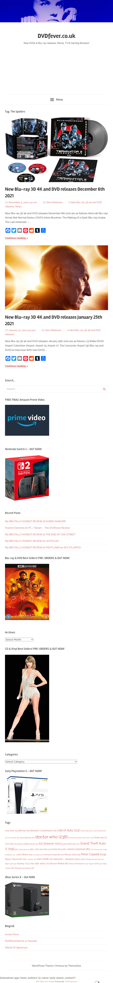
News (18, 206)
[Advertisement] (56, 67)
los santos (38, 855)
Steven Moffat (59, 863)
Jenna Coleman (78, 849)
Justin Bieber (24, 854)
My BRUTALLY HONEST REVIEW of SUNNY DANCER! (35, 521)
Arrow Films (12, 934)
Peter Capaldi (93, 854)
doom (90, 838)
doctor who (51, 836)
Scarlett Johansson (88, 859)
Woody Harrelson (24, 868)
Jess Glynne (97, 849)
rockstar (31, 859)
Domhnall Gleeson (76, 838)
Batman (24, 830)
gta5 (26, 849)
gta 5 (19, 849)
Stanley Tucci (25, 863)
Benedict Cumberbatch (43, 830)
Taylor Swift (95, 864)
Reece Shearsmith (15, 859)
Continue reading (15, 237)
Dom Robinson (54, 202)
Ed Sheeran (50, 843)
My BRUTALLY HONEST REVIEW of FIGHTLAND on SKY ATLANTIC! (43, 547)
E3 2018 (18, 844)
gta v (34, 849)
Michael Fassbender (54, 855)
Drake (99, 837)
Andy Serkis (11, 831)
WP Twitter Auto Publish (45, 982)
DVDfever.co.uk (56, 36)
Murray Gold (72, 854)
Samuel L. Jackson (66, 859)
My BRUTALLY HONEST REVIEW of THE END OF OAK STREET (40, 534)
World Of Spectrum (16, 947)
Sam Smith (45, 859)
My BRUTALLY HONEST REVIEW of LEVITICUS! (32, 540)
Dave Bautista (27, 838)
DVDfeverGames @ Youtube (21, 940)
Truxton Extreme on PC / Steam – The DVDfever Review (37, 527)
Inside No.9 (59, 849)
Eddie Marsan (31, 844)
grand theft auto (70, 844)
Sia (101, 859)
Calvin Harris (86, 831)
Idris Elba (45, 849)
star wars (42, 863)
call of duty (68, 830)
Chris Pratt (13, 838)
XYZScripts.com (71, 982)
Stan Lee (10, 864)
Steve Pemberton (78, 864)
